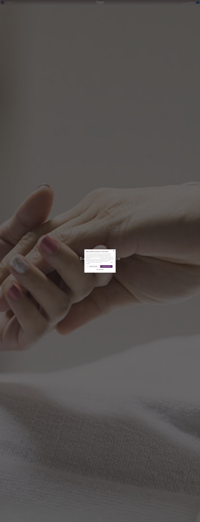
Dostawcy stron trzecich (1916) (95, 258)
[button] (100, 269)
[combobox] (113, 250)
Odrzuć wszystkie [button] (93, 266)
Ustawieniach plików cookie (106, 262)
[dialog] (100, 261)
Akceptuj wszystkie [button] (106, 266)
